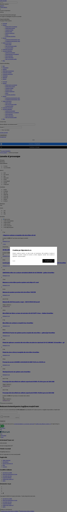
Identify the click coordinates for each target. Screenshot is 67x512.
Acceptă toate (48, 261)
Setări (14, 261)
